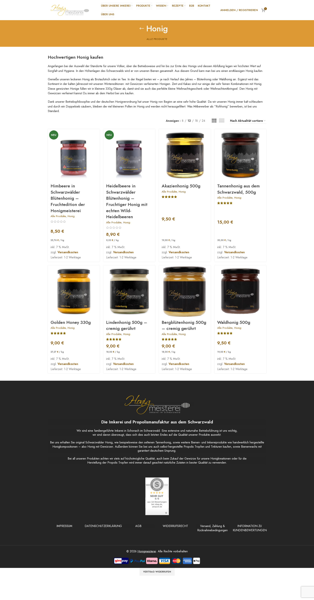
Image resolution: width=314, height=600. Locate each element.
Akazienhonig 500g (181, 186)
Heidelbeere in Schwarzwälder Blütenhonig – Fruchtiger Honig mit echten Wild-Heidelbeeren (126, 201)
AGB (138, 526)
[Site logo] (70, 10)
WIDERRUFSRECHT (175, 526)
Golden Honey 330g (71, 322)
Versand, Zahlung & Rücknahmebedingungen (212, 528)
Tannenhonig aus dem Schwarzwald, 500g (238, 189)
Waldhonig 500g (233, 322)
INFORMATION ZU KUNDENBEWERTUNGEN (250, 528)
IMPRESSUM (64, 526)
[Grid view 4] (214, 120)
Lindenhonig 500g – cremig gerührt (126, 325)
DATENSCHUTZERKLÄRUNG (103, 526)
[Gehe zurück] (141, 28)
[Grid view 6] (221, 120)
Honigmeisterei (146, 551)
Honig (71, 216)
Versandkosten (68, 252)
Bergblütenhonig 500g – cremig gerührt (184, 325)
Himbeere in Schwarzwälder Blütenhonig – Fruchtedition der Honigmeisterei (68, 198)
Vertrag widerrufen (157, 571)
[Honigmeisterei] (157, 404)
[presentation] (74, 155)
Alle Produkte (58, 216)
